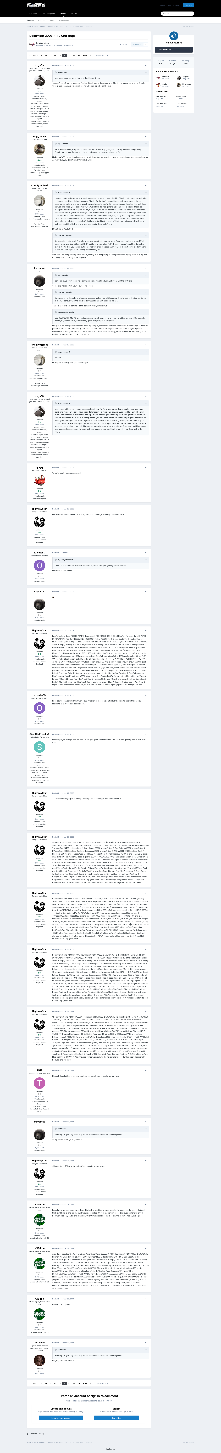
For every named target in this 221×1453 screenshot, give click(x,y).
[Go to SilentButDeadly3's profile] (39, 747)
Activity (74, 14)
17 (50, 56)
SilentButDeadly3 (39, 734)
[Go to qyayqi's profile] (39, 480)
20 (64, 56)
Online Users (64, 20)
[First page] (30, 55)
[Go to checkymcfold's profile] (39, 200)
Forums (30, 20)
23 (79, 56)
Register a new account (61, 1418)
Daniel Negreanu (48, 14)
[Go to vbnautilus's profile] (32, 44)
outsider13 (40, 552)
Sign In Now (116, 1418)
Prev (35, 56)
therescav (39, 1342)
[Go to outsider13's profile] (39, 565)
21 (69, 56)
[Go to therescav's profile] (39, 1360)
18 (55, 56)
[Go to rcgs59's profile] (39, 80)
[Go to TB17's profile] (39, 1083)
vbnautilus (44, 43)
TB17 (39, 1070)
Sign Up (189, 5)
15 (41, 56)
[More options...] (146, 65)
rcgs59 (39, 65)
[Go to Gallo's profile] (158, 85)
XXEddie (40, 1204)
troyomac (39, 268)
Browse (63, 14)
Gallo (164, 84)
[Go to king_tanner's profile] (39, 149)
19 (59, 56)
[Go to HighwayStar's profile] (39, 521)
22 (74, 56)
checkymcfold (39, 185)
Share (124, 44)
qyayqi (39, 467)
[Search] (191, 14)
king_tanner (39, 136)
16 (46, 56)
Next (84, 56)
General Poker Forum (65, 46)
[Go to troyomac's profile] (39, 281)
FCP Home (33, 14)
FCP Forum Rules (164, 49)
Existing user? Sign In (170, 5)
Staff (52, 20)
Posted (63, 65)
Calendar (42, 20)
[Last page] (90, 55)
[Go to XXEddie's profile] (39, 1220)
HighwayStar (39, 508)
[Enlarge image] (53, 597)
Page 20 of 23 (101, 56)
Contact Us (110, 1449)
